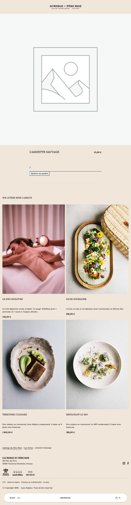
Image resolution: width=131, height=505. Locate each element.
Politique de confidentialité (31, 482)
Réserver (65, 498)
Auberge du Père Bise (12, 448)
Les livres (28, 448)
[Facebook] (124, 463)
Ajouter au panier (39, 173)
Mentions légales (13, 482)
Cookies (46, 482)
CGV (4, 482)
